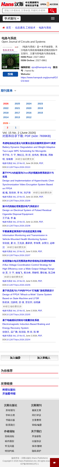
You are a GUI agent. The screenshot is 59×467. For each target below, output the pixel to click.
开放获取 (36, 436)
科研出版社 (9, 389)
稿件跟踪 (9, 441)
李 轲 (19, 192)
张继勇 (9, 159)
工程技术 (30, 27)
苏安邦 (28, 302)
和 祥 (28, 155)
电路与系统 (45, 27)
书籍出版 (10, 420)
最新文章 (36, 410)
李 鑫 (13, 218)
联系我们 (10, 425)
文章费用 (36, 420)
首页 (8, 27)
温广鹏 (14, 332)
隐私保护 (36, 451)
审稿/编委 (37, 425)
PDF (41, 163)
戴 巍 (5, 192)
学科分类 (10, 415)
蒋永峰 (27, 272)
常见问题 (9, 446)
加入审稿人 (43, 357)
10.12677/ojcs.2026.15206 (18, 285)
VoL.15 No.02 (19, 163)
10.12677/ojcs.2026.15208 (18, 226)
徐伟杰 (35, 155)
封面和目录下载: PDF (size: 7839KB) (26, 136)
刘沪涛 (27, 192)
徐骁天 (5, 332)
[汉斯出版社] (12, 4)
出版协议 (36, 441)
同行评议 (36, 415)
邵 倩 (21, 302)
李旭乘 (37, 243)
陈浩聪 (22, 332)
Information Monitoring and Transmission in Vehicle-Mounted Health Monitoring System (24, 235)
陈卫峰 (51, 272)
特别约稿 (9, 451)
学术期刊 (10, 18)
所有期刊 (10, 410)
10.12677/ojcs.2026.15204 (18, 339)
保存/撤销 (37, 446)
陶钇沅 (20, 155)
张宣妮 (5, 243)
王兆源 (20, 243)
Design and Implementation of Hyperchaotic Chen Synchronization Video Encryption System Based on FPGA (28, 180)
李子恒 (5, 155)
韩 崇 (29, 332)
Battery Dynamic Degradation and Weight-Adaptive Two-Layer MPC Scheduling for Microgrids (29, 147)
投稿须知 (9, 436)
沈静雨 (14, 302)
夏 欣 (13, 243)
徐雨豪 (37, 302)
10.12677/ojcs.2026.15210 (18, 167)
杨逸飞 (19, 272)
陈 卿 (36, 332)
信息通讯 (20, 27)
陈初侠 (12, 192)
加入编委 (15, 357)
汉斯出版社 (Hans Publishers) (34, 458)
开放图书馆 (9, 393)
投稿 (10, 74)
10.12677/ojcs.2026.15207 (18, 255)
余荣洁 (45, 243)
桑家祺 (28, 243)
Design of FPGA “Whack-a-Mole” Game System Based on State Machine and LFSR (28, 294)
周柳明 (35, 272)
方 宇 (13, 155)
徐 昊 (5, 272)
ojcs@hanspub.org (41, 67)
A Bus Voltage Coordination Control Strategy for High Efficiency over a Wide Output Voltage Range (28, 265)
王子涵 (5, 218)
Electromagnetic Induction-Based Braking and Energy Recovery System (26, 324)
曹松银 (43, 155)
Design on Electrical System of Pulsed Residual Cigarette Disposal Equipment (26, 210)
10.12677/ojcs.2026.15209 (18, 201)
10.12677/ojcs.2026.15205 (18, 314)
